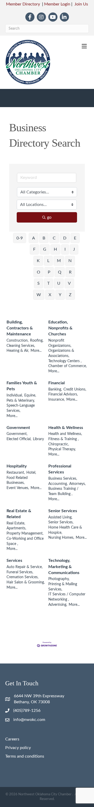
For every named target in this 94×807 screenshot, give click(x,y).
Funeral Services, (20, 572)
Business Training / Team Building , (63, 491)
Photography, (58, 579)
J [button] (74, 249)
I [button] (65, 249)
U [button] (58, 283)
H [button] (55, 249)
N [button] (70, 261)
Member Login (57, 4)
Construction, (17, 340)
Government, (17, 434)
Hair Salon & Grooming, (26, 582)
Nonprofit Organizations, (59, 343)
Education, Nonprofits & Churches (60, 328)
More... (36, 351)
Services (14, 560)
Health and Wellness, (65, 434)
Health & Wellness (65, 428)
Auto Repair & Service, (25, 567)
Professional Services (59, 469)
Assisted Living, (60, 517)
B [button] (44, 238)
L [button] (48, 261)
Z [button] (70, 295)
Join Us (81, 4)
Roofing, (36, 340)
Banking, (55, 389)
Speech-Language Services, (21, 408)
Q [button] (59, 272)
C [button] (54, 238)
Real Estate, (16, 523)
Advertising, (57, 605)
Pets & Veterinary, (21, 400)
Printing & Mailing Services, (62, 586)
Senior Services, (60, 522)
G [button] (44, 249)
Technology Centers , (64, 361)
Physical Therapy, (62, 449)
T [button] (48, 283)
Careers (12, 739)
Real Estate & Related (19, 514)
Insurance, (56, 399)
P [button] (49, 272)
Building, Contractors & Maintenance (20, 328)
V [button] (69, 283)
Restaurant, (16, 472)
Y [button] (60, 295)
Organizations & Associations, (61, 353)
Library (38, 439)
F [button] (34, 249)
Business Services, (62, 478)
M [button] (59, 261)
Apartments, (16, 528)
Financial (56, 383)
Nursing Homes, (61, 537)
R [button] (70, 272)
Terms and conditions (24, 756)
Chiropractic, (58, 444)
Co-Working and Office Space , (25, 541)
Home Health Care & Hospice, (65, 530)
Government (18, 428)
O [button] (38, 272)
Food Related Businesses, (17, 480)
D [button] (64, 238)
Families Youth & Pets (22, 386)
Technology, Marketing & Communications (63, 566)
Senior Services (62, 511)
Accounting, (58, 484)
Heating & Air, (18, 351)
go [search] (49, 217)
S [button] (38, 283)
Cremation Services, (22, 577)
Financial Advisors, (63, 394)
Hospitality (17, 466)
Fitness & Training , (63, 439)
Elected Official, (19, 439)
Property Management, (25, 533)
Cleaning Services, (21, 346)
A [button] (33, 238)
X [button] (50, 295)
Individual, (15, 395)
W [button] (39, 295)
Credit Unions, (74, 389)
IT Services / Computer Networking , (66, 597)
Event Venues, (18, 488)
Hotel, (31, 472)
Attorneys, (77, 484)
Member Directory (23, 4)
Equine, (30, 395)
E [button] (75, 238)
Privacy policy (18, 748)
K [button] (38, 261)
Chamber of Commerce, (67, 366)
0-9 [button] (19, 238)
